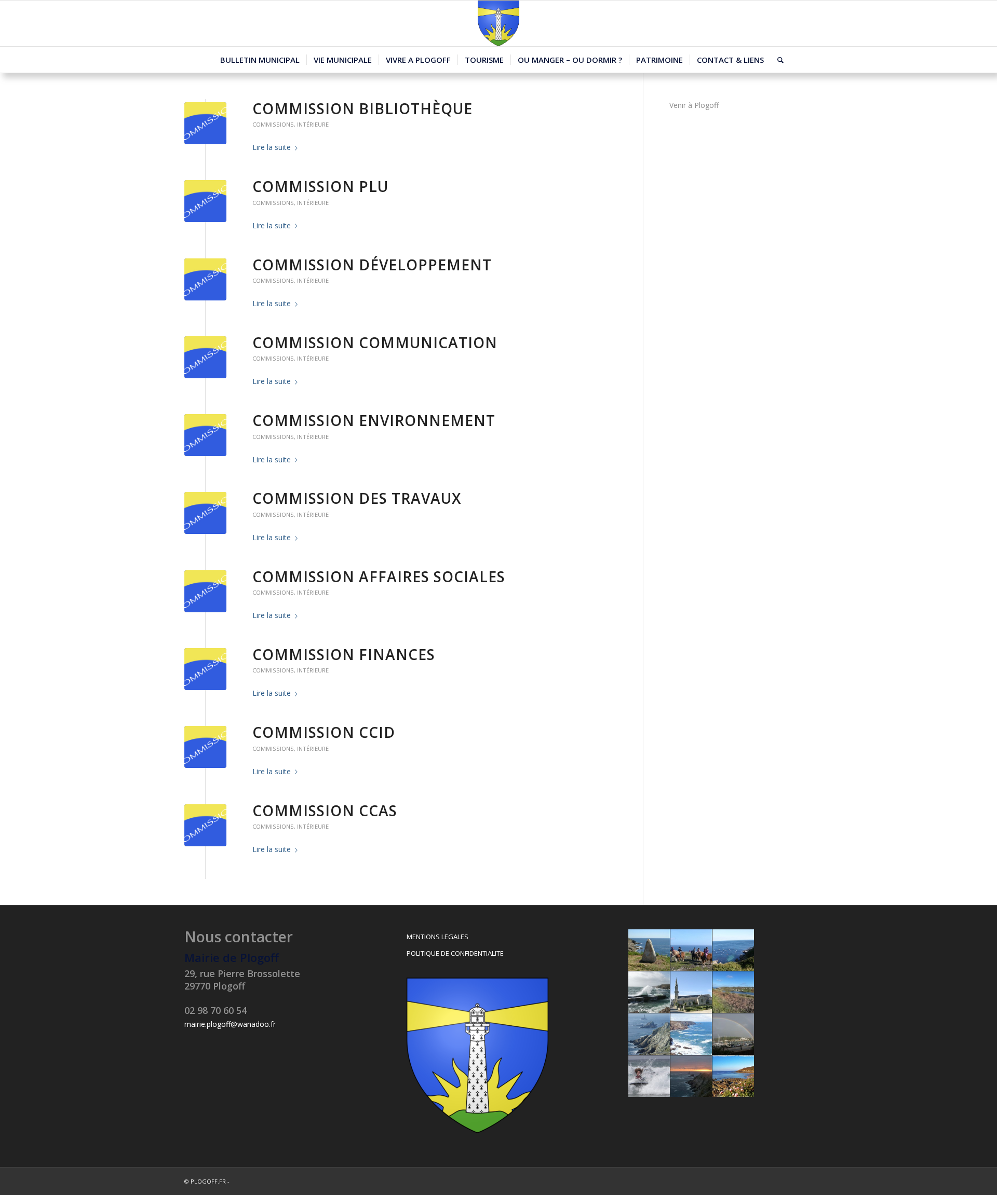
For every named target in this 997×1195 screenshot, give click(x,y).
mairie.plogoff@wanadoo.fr (230, 1024)
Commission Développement (372, 264)
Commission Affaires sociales (378, 576)
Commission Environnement (373, 420)
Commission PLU (320, 186)
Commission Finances (343, 654)
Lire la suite (271, 147)
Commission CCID (323, 732)
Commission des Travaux (356, 498)
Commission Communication (374, 342)
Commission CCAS (324, 810)
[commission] (205, 123)
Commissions (273, 124)
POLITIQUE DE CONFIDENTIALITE (455, 953)
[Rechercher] (777, 60)
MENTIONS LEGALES (437, 936)
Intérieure (313, 124)
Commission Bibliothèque (362, 108)
